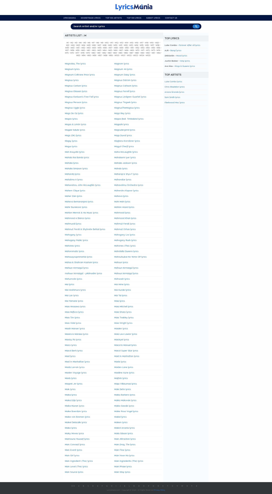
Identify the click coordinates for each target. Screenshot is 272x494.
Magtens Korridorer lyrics (127, 141)
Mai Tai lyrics (120, 296)
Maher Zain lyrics (73, 196)
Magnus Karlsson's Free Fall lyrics (82, 97)
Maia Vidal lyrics (73, 323)
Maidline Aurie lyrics (124, 373)
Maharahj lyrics (72, 174)
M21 (67, 45)
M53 (142, 48)
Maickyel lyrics (121, 340)
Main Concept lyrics (75, 445)
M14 (126, 43)
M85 (120, 53)
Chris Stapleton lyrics (175, 87)
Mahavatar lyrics (122, 180)
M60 (83, 50)
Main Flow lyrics (122, 450)
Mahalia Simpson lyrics (76, 169)
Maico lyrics (70, 345)
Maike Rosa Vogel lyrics (126, 411)
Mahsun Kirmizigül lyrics (126, 268)
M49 (121, 48)
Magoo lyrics (71, 119)
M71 (142, 50)
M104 (142, 55)
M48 (116, 48)
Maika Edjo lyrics (73, 400)
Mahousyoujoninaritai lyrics (78, 257)
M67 (121, 50)
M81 (99, 53)
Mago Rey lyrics (122, 113)
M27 (99, 45)
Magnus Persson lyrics (76, 102)
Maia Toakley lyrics (123, 318)
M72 (148, 50)
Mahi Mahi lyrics (122, 202)
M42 (83, 48)
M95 (89, 55)
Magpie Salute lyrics (75, 130)
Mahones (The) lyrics (124, 246)
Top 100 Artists (113, 18)
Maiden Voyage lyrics (75, 373)
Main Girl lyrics (72, 456)
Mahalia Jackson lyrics (125, 163)
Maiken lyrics (120, 423)
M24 (83, 45)
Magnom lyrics (121, 64)
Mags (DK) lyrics (73, 136)
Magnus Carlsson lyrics (125, 86)
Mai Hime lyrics (121, 285)
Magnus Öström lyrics (125, 80)
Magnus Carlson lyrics (76, 86)
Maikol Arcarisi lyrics (124, 428)
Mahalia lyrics (71, 163)
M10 (107, 43)
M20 (157, 43)
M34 (136, 45)
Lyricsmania (69, 18)
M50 (127, 48)
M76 (72, 53)
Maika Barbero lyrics (124, 395)
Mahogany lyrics (73, 235)
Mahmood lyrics (122, 213)
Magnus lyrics (71, 80)
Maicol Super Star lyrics (126, 351)
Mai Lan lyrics (71, 296)
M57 (67, 50)
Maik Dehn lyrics (122, 389)
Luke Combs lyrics (173, 82)
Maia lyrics (119, 301)
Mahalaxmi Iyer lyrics (125, 158)
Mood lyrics (181, 56)
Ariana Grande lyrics (174, 92)
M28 (104, 45)
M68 (126, 50)
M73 (153, 50)
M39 (67, 48)
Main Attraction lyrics (125, 439)
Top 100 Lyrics (134, 18)
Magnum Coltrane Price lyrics (80, 75)
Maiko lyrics (71, 428)
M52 (137, 48)
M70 (137, 50)
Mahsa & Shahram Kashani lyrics (81, 262)
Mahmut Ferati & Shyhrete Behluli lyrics (85, 229)
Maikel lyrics (120, 417)
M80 (93, 53)
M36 (147, 45)
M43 (88, 48)
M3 (76, 43)
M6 (89, 43)
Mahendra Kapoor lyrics (126, 191)
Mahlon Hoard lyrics (124, 207)
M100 (117, 55)
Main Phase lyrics (123, 467)
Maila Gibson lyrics (123, 434)
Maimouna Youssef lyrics (77, 439)
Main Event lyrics (73, 450)
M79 (88, 53)
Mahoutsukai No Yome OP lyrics (130, 257)
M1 (68, 43)
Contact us (171, 18)
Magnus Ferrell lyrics (124, 91)
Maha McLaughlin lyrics (126, 152)
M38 (157, 45)
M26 (94, 45)
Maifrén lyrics (121, 378)
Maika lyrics (71, 395)
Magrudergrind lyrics (124, 130)
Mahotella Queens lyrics (126, 251)
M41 (78, 48)
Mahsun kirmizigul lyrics (126, 274)
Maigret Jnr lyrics (73, 384)
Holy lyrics (185, 61)
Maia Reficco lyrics (74, 312)
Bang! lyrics (175, 51)
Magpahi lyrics (121, 125)
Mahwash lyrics (122, 279)
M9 (102, 43)
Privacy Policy (159, 490)
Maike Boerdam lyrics (76, 411)
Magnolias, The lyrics (75, 64)
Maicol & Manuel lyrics (125, 345)
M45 (99, 48)
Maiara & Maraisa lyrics (76, 334)
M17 (141, 43)
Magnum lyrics (72, 69)
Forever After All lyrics (189, 45)
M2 (72, 43)
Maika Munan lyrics (74, 406)
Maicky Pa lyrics (73, 340)
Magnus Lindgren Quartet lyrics (130, 97)
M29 (110, 45)
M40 (73, 48)
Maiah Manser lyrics (75, 329)
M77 (77, 53)
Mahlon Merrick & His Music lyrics (81, 213)
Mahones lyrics (72, 246)
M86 (126, 53)
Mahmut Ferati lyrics (124, 224)
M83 (109, 53)
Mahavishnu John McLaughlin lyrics (82, 185)
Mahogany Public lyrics (76, 240)
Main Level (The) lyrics (76, 467)
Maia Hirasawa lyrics (75, 307)
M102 (129, 55)
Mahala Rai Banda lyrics (77, 158)
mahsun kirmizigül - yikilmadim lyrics (83, 274)
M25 (88, 45)
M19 (151, 43)
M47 (110, 48)
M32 (126, 45)
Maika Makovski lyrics (125, 400)
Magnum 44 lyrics (123, 69)
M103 (135, 55)
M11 (111, 43)
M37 (152, 45)
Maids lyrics (70, 378)
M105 (148, 55)
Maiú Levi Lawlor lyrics (125, 334)
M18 (146, 43)
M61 (88, 50)
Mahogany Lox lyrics (124, 235)
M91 (153, 53)
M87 (131, 53)
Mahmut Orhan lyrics (125, 229)
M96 (94, 55)
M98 (105, 55)
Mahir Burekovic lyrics (76, 207)
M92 (158, 53)
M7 (93, 43)
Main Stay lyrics (122, 472)
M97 (100, 55)
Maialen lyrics (121, 329)
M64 (105, 50)
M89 (142, 53)
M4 (80, 43)
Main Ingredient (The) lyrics (79, 461)
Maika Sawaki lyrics (124, 406)
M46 (105, 48)
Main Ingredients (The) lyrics (128, 461)
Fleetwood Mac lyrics (175, 103)
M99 (111, 55)
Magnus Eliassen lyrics (76, 91)
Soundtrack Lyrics (90, 18)
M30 (115, 45)
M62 (94, 50)
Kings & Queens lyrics (185, 66)
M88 (137, 53)
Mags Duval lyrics (123, 136)
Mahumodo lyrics (73, 279)
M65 (110, 50)
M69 (132, 50)
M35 (141, 45)
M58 (72, 50)
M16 (136, 43)
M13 (121, 43)
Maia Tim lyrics (72, 318)
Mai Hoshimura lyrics (75, 290)
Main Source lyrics (74, 472)
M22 (73, 45)
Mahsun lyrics (121, 262)
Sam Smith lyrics (172, 97)
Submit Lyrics (153, 18)
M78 (82, 53)
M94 (83, 55)
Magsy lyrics (71, 141)
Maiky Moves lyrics (74, 434)
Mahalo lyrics (120, 169)
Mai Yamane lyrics (74, 301)
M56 (158, 48)
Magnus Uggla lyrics (75, 108)
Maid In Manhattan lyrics (126, 356)
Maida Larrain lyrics (74, 367)
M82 (104, 53)
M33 (131, 45)
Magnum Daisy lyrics (124, 75)
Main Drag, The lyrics (124, 445)
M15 (131, 43)
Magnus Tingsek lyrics (125, 102)
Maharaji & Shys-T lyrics (126, 174)
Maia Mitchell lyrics (123, 307)
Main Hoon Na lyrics (124, 456)
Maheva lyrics (121, 196)
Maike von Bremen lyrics (77, 417)
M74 (158, 50)
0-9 (73, 486)
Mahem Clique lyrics (75, 191)
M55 (153, 48)
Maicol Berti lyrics (73, 351)
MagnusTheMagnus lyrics (127, 108)
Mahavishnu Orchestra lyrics (128, 185)
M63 (99, 50)
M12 (116, 43)
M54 (148, 48)
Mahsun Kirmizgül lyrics (76, 268)
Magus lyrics (71, 147)
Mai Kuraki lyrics (122, 290)
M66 (115, 50)
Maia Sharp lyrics (122, 312)
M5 (84, 43)
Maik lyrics (70, 389)
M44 (94, 48)
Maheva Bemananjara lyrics (79, 202)
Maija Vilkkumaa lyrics (125, 384)
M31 (120, 45)
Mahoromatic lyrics (74, 251)
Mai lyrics (69, 285)
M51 (132, 48)
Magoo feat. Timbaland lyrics (128, 119)
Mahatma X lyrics (73, 180)
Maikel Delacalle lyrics (76, 423)
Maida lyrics (120, 362)
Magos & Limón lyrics (75, 125)
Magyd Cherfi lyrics (124, 147)
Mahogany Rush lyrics (125, 240)
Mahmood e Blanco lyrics (77, 218)
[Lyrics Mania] (136, 7)
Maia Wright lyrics (123, 323)
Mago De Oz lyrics (74, 113)
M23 (78, 45)
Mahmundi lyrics (73, 224)
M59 (77, 50)
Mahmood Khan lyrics (125, 218)
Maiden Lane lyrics (123, 367)
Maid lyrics (70, 356)
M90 (148, 53)
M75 (66, 53)
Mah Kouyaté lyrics (74, 152)
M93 (78, 55)
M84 (115, 53)
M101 (123, 55)
